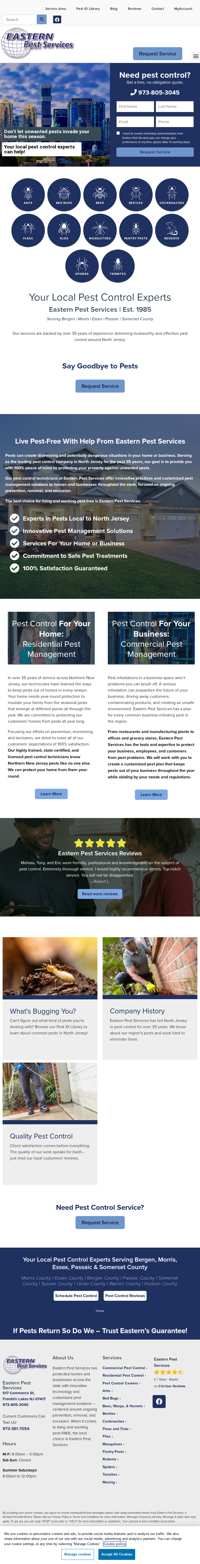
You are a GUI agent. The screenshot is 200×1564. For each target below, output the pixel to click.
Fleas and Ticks (116, 1428)
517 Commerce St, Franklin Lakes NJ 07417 (24, 1396)
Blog (113, 8)
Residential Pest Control (123, 1375)
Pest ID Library (88, 8)
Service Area (55, 8)
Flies (107, 1436)
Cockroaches (113, 1421)
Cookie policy (115, 1544)
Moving (109, 1482)
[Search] (42, 19)
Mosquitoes (112, 1444)
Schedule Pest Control (76, 1296)
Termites (110, 1474)
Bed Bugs (110, 1398)
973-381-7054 (16, 1429)
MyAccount (183, 8)
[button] (195, 56)
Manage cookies (77, 1554)
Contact (158, 8)
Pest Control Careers (120, 1383)
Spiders (109, 1466)
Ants (106, 1390)
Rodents (109, 1459)
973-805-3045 (158, 92)
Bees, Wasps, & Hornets (123, 1406)
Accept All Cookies (116, 1554)
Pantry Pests (113, 1451)
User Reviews (171, 1386)
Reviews (134, 8)
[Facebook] (57, 20)
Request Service (157, 53)
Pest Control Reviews (125, 1296)
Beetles (109, 1413)
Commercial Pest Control (124, 1367)
